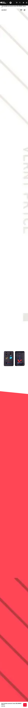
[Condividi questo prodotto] (24, 10)
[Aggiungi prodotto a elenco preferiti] (21, 10)
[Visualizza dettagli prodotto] (25, 705)
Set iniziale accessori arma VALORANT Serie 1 (11, 704)
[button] (17, 2)
